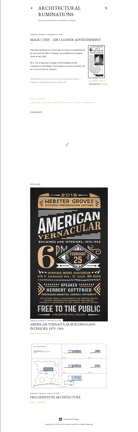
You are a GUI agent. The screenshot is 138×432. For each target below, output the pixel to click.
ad (82, 102)
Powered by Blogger (71, 419)
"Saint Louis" (67, 102)
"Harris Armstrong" (43, 102)
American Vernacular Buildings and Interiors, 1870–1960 (62, 326)
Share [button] (32, 99)
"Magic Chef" (57, 102)
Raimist (104, 84)
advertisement (89, 102)
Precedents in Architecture (55, 397)
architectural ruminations (59, 11)
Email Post (41, 99)
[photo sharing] (96, 77)
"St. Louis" (77, 102)
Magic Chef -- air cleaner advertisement (65, 40)
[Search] (106, 7)
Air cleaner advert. (97, 80)
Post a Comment (43, 333)
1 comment (41, 402)
